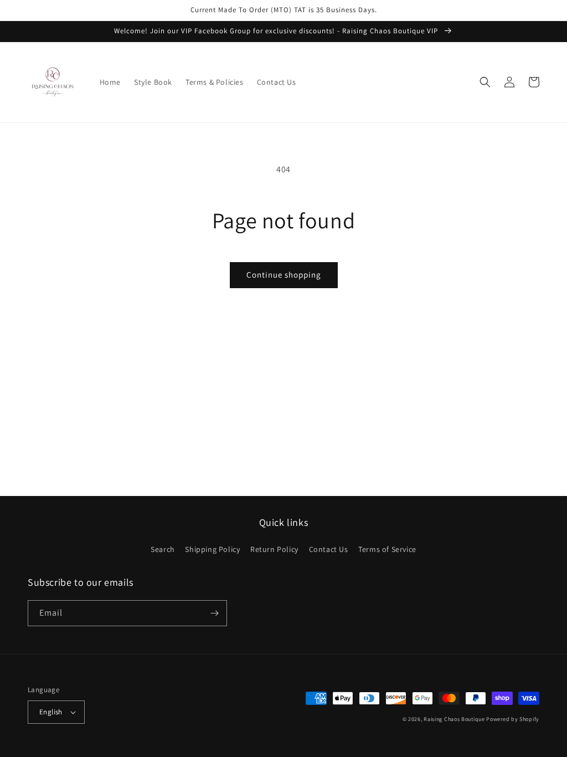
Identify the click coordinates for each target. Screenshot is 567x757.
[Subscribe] (214, 613)
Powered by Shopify (512, 719)
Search (163, 549)
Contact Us (328, 549)
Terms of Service (387, 549)
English (51, 712)
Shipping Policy (212, 549)
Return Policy (274, 549)
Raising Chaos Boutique (454, 719)
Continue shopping (283, 274)
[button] (485, 82)
